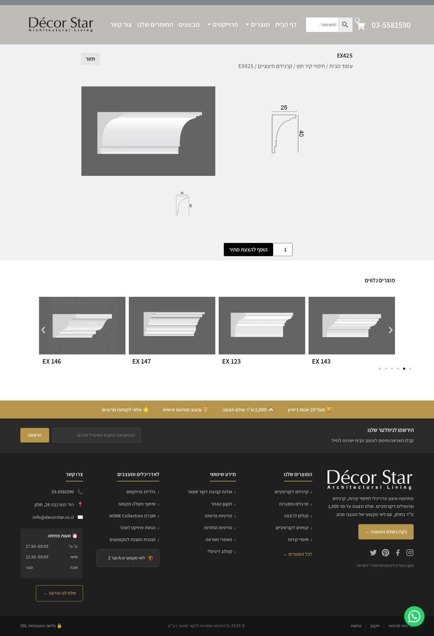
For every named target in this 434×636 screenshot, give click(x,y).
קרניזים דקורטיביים (292, 492)
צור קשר (121, 24)
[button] (43, 330)
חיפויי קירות (298, 539)
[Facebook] (397, 553)
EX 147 (141, 361)
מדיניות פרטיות (218, 516)
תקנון (375, 626)
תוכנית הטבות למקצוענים (133, 539)
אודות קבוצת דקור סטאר (210, 492)
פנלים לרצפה (296, 516)
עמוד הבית (341, 66)
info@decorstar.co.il (53, 517)
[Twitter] (373, 553)
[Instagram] (410, 553)
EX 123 (231, 361)
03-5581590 (391, 24)
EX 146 (51, 361)
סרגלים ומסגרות (294, 504)
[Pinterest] (385, 553)
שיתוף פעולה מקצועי (137, 504)
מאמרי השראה (218, 539)
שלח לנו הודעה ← (59, 593)
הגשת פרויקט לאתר (138, 528)
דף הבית (286, 24)
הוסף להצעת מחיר (248, 249)
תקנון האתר (221, 504)
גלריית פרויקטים (141, 492)
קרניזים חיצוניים (275, 66)
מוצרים (260, 24)
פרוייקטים (225, 24)
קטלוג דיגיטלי (220, 551)
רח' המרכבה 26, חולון (54, 504)
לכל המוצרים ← (297, 554)
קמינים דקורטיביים (292, 528)
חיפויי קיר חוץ (310, 66)
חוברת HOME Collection (132, 516)
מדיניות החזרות (218, 528)
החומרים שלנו (155, 24)
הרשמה (35, 435)
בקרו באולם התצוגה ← (386, 532)
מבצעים (189, 24)
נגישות (356, 626)
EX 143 (321, 361)
